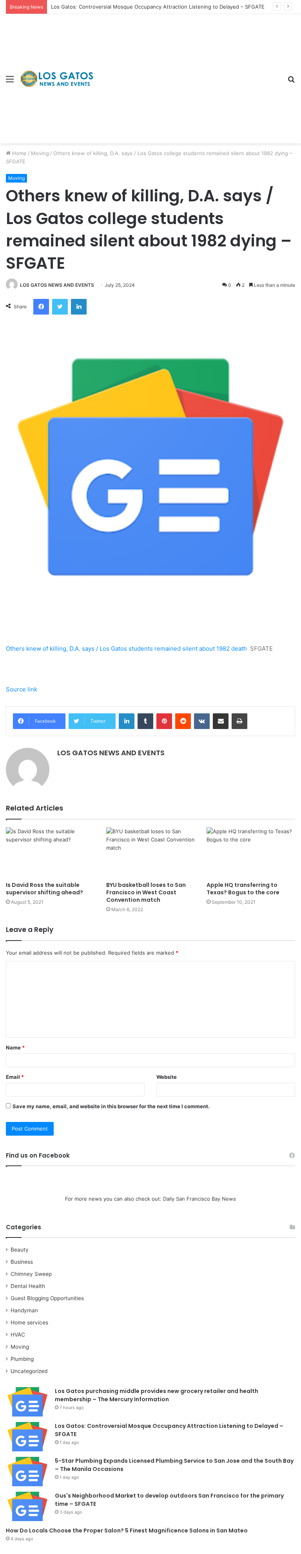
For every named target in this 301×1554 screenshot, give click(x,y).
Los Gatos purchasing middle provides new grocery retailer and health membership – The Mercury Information (156, 1395)
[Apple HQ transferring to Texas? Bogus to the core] (251, 852)
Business (22, 1262)
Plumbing (22, 1359)
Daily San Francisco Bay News (199, 1199)
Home (19, 153)
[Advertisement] (187, 73)
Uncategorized (29, 1371)
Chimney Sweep (31, 1274)
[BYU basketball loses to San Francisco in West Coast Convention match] (150, 852)
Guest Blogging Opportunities (47, 1298)
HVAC (18, 1334)
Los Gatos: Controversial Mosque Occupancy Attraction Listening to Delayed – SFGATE (158, 7)
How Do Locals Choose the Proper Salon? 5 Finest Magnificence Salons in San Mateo (127, 1530)
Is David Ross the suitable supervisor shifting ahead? (44, 888)
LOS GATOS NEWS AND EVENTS (57, 285)
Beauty (20, 1249)
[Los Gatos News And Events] (57, 78)
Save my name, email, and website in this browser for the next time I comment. (111, 1106)
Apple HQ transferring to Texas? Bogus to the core (243, 888)
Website (166, 1077)
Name (15, 1047)
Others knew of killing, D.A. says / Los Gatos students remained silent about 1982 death (126, 648)
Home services (29, 1322)
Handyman (24, 1310)
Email (15, 1077)
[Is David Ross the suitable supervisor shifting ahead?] (50, 852)
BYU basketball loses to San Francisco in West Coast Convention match (146, 892)
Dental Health (28, 1286)
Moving (40, 153)
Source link (21, 689)
